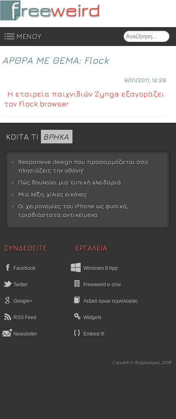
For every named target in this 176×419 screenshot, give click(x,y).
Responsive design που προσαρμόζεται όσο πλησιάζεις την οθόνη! (83, 166)
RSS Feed (24, 317)
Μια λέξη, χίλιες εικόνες (52, 194)
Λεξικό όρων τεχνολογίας (110, 301)
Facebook (24, 268)
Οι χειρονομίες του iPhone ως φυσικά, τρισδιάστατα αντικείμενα (73, 211)
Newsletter (24, 334)
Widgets (92, 317)
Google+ (22, 301)
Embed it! (93, 334)
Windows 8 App (100, 268)
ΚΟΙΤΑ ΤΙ (37, 136)
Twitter (20, 285)
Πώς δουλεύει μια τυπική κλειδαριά (69, 182)
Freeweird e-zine (102, 285)
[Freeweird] (61, 10)
